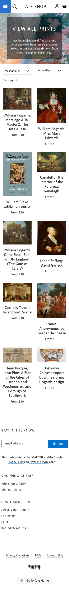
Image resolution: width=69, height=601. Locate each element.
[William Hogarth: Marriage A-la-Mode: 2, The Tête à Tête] (17, 99)
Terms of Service (39, 462)
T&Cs (38, 555)
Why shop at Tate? (13, 484)
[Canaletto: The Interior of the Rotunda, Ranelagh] (51, 162)
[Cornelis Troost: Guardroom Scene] (17, 293)
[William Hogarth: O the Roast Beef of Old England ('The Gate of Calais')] (17, 233)
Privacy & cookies (17, 555)
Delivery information (15, 510)
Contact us (8, 516)
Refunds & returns (13, 528)
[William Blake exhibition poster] (17, 174)
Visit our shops (11, 490)
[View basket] (64, 7)
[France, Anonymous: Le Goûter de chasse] (51, 301)
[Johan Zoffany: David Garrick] (51, 239)
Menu (6, 6)
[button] (14, 7)
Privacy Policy (16, 462)
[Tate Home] (34, 567)
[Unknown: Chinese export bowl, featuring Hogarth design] (51, 356)
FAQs (4, 522)
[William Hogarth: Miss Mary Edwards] (51, 106)
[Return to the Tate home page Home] (34, 7)
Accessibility (55, 555)
